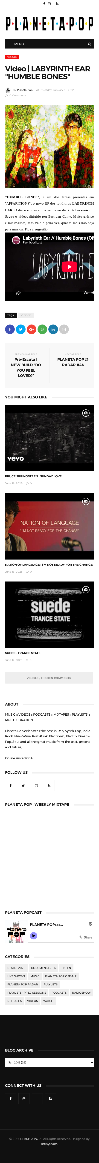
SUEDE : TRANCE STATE (23, 653)
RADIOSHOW (81, 992)
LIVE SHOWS (16, 976)
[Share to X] (21, 329)
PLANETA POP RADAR (22, 984)
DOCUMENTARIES (43, 968)
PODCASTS (59, 992)
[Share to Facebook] (10, 329)
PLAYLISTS (51, 984)
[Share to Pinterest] (64, 329)
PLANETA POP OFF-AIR (61, 976)
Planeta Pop (25, 90)
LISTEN (66, 968)
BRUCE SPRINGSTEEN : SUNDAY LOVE (33, 476)
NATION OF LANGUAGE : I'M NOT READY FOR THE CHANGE (49, 564)
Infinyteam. (49, 1143)
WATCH (48, 1001)
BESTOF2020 (16, 968)
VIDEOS (12, 57)
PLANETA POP (30, 1138)
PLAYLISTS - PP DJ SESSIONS (26, 992)
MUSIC (34, 976)
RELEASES (14, 1001)
